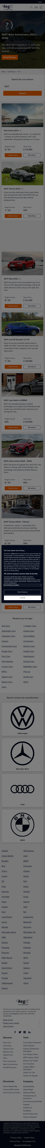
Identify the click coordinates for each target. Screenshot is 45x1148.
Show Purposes (22, 592)
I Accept (22, 598)
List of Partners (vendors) (11, 585)
